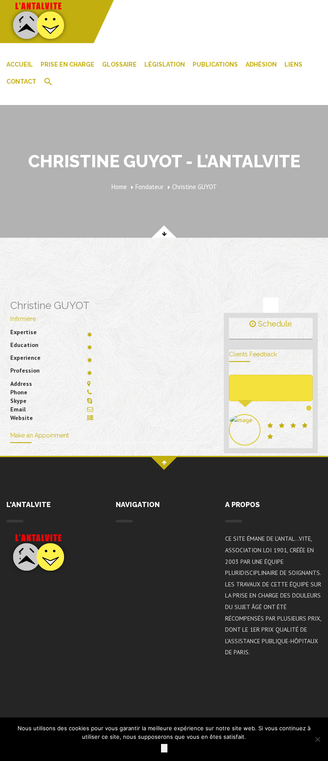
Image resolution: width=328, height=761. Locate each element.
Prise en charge (67, 64)
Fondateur (149, 187)
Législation (164, 64)
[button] (48, 82)
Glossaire (119, 64)
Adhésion (261, 64)
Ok (164, 748)
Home (119, 187)
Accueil (19, 64)
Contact (21, 81)
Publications (215, 64)
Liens (293, 64)
